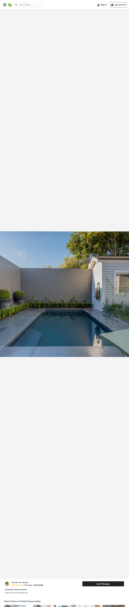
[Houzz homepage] (10, 5)
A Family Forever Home (30, 601)
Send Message (103, 584)
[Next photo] (125, 294)
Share (59, 574)
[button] (5, 5)
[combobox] (28, 4)
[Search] (16, 4)
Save (72, 574)
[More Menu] (124, 574)
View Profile (38, 585)
